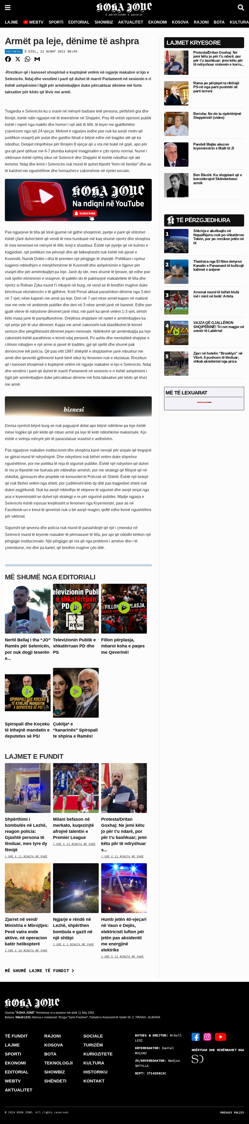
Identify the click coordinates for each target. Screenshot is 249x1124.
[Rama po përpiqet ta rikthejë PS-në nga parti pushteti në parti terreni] (176, 93)
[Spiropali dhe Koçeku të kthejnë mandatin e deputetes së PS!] (28, 692)
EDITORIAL (78, 22)
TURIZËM (93, 1045)
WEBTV (36, 22)
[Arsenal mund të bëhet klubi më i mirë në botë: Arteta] (176, 302)
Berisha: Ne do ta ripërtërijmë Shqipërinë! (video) (217, 116)
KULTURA (93, 1063)
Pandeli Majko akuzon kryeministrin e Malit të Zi (213, 146)
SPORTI (56, 22)
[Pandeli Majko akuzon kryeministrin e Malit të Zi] (176, 154)
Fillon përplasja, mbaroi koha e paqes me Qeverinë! (123, 645)
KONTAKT (94, 1081)
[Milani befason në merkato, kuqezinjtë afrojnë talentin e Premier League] (76, 787)
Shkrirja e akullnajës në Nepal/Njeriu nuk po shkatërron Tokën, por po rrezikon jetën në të (218, 237)
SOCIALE (93, 1036)
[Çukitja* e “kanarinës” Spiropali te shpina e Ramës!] (76, 692)
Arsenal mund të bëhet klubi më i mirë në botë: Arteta (216, 294)
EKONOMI (157, 22)
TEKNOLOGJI (58, 1063)
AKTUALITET (130, 22)
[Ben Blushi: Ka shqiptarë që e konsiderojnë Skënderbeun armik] (176, 185)
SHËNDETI (55, 1081)
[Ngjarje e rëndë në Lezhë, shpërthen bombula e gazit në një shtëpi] (76, 888)
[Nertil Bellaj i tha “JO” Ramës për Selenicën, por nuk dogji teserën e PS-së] (28, 608)
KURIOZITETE (98, 1054)
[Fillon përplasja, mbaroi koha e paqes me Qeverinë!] (124, 608)
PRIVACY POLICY (232, 1112)
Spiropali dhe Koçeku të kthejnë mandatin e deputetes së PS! (27, 730)
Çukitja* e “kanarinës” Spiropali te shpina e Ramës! (75, 730)
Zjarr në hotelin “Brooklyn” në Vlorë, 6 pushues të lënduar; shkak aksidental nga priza (217, 357)
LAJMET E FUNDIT (34, 756)
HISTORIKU (95, 1072)
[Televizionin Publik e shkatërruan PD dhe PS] (76, 608)
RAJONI (201, 22)
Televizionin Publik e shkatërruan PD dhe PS (74, 645)
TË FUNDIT (16, 1036)
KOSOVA (180, 22)
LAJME (11, 22)
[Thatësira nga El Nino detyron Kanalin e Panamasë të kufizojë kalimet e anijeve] (176, 272)
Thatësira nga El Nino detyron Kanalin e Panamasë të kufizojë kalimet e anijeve (218, 265)
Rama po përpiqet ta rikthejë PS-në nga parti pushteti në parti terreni (216, 87)
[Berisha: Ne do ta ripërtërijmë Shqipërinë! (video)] (176, 124)
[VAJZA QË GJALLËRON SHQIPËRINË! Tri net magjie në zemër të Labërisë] (176, 333)
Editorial (13, 51)
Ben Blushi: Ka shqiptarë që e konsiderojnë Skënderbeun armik (217, 179)
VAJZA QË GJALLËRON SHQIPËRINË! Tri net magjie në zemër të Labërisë (218, 327)
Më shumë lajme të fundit (38, 970)
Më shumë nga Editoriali (50, 577)
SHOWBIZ (104, 22)
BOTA (219, 22)
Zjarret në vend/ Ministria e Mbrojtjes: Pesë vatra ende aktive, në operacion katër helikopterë (27, 931)
